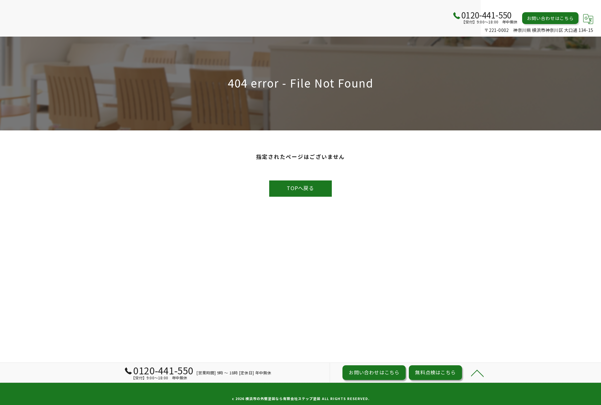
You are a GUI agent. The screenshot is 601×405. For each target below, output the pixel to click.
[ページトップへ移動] (477, 373)
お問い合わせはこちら (550, 18)
